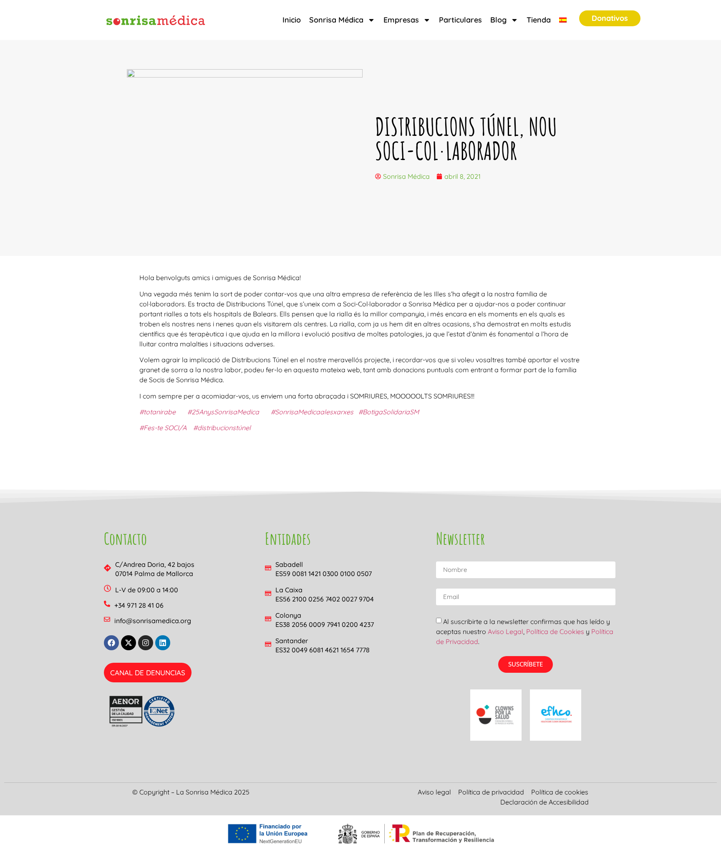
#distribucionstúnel (222, 427)
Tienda (539, 20)
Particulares (460, 20)
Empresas (401, 20)
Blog (498, 20)
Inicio (291, 20)
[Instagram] (145, 642)
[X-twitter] (128, 642)
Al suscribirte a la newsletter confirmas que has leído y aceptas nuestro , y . (524, 631)
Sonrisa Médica (336, 20)
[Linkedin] (162, 642)
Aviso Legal (505, 631)
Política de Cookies (555, 631)
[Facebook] (111, 642)
